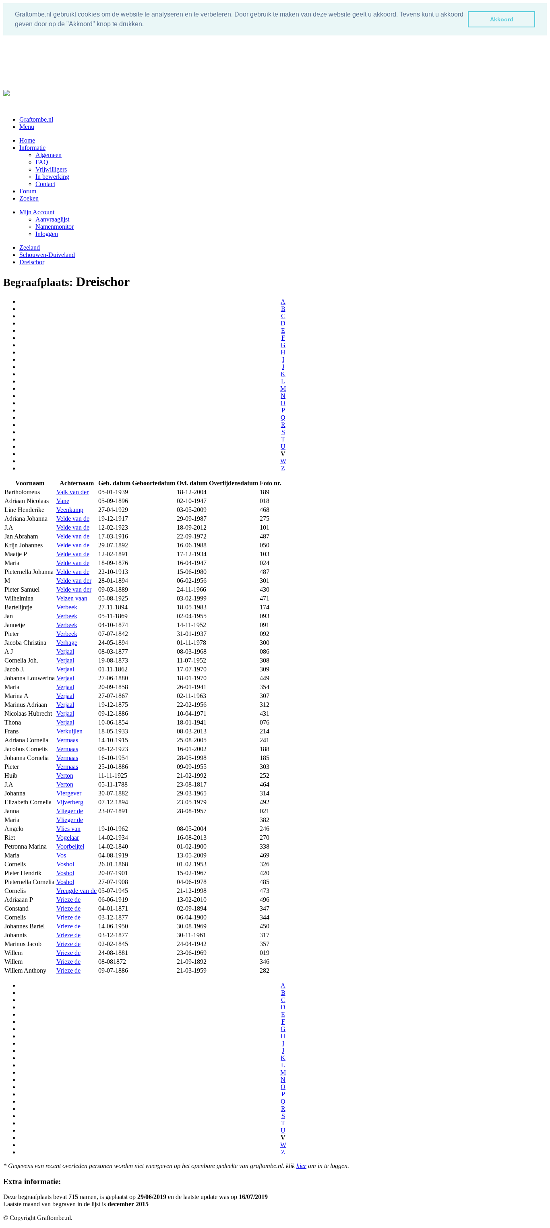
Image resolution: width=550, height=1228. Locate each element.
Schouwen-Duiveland (47, 254)
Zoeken (29, 198)
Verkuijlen (69, 731)
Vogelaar (67, 837)
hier (301, 1165)
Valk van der (72, 492)
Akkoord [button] (501, 19)
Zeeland (29, 247)
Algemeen (48, 154)
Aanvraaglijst (52, 219)
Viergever (68, 793)
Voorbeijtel (70, 846)
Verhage (66, 642)
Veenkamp (69, 509)
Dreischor (31, 262)
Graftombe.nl (36, 119)
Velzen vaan (71, 598)
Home (27, 140)
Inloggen (46, 233)
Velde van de (72, 518)
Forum (27, 191)
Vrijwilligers (51, 169)
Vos (61, 855)
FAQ (41, 162)
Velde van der (73, 580)
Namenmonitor (54, 226)
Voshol (65, 864)
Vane (62, 500)
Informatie (32, 147)
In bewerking (52, 176)
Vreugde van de (76, 890)
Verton (64, 775)
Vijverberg (69, 802)
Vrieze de (68, 899)
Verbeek (66, 607)
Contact (45, 183)
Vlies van (68, 828)
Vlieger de (69, 811)
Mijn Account (36, 212)
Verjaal (65, 651)
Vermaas (67, 740)
